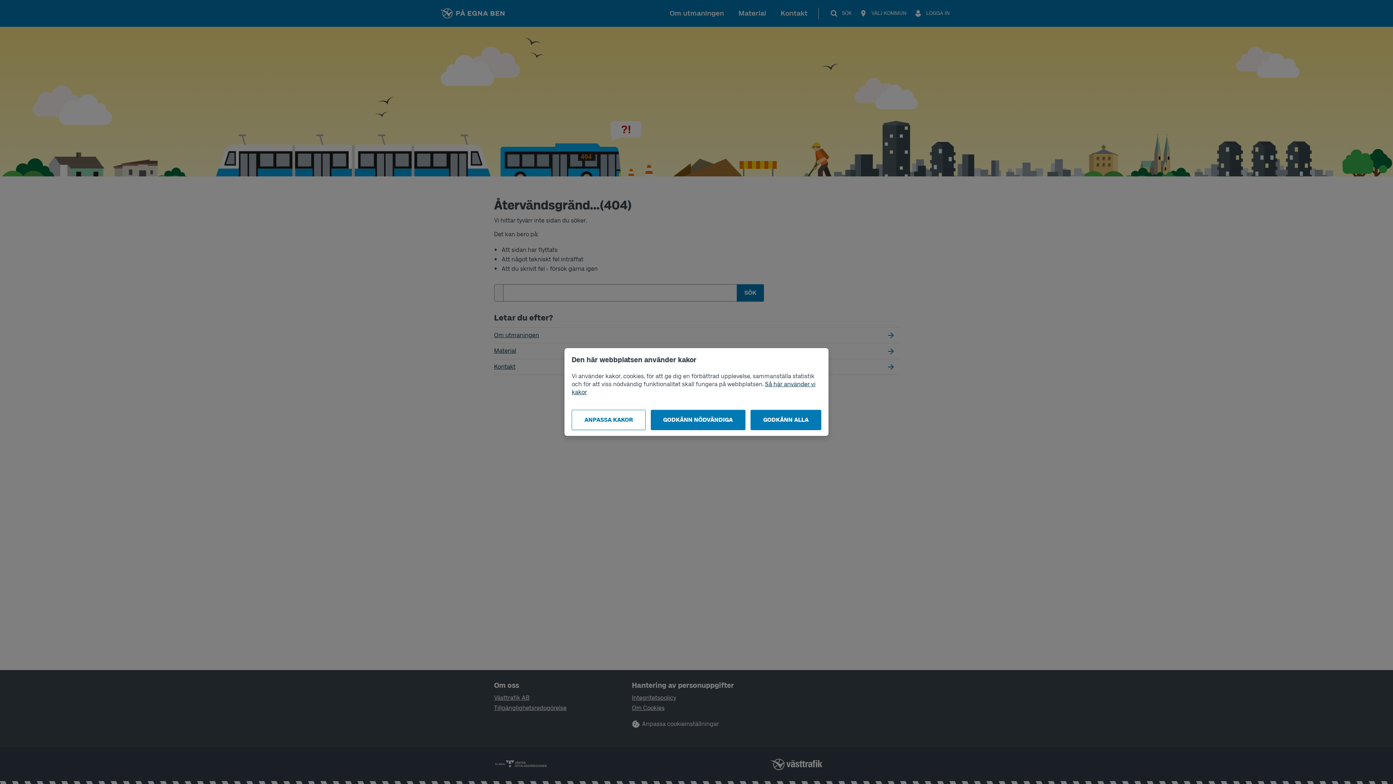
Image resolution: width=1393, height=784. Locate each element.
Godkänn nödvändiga (698, 419)
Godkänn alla (786, 419)
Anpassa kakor (608, 419)
